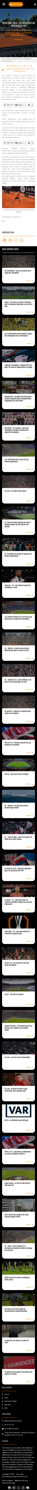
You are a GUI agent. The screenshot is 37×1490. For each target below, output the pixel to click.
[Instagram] (10, 240)
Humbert (17, 71)
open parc (17, 69)
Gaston (23, 71)
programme (9, 69)
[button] (35, 4)
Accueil (4, 59)
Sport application (18, 31)
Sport (7, 31)
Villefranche (26, 33)
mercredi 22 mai (28, 69)
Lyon (18, 33)
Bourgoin (15, 35)
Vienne (23, 35)
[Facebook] (5, 240)
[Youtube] (27, 1487)
